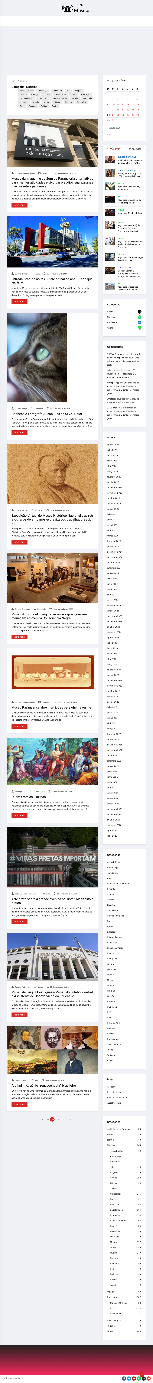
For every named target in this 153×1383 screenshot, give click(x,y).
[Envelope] (149, 1378)
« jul (109, 134)
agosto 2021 (113, 766)
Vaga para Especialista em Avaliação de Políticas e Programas (130, 244)
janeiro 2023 (113, 675)
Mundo (36, 102)
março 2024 (112, 600)
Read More (19, 205)
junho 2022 (112, 712)
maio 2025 (112, 525)
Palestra (68, 102)
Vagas (121, 183)
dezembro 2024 (114, 552)
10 (113, 104)
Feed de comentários (117, 1097)
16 (108, 110)
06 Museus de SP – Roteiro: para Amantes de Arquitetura (121, 374)
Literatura (24, 102)
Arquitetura (57, 90)
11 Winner (112, 408)
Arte (68, 90)
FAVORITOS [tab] (115, 149)
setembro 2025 (114, 503)
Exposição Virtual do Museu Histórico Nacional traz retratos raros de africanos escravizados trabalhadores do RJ (52, 519)
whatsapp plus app (116, 399)
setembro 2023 (114, 632)
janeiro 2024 (113, 611)
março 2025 (112, 536)
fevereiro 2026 (114, 477)
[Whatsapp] (139, 1378)
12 (123, 104)
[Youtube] (134, 1378)
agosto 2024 (113, 573)
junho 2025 (112, 519)
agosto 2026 (113, 444)
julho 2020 (112, 836)
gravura (110, 964)
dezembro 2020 (114, 809)
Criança (34, 94)
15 (137, 104)
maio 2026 (112, 461)
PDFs (109, 1012)
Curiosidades (60, 94)
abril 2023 (112, 659)
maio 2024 (112, 589)
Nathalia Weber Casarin (25, 173)
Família (75, 98)
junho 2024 (112, 584)
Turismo (111, 1055)
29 (137, 115)
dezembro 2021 (114, 745)
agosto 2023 (113, 637)
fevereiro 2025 (114, 541)
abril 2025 (112, 530)
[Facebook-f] (124, 1378)
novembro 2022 (114, 686)
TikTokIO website (115, 354)
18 (118, 110)
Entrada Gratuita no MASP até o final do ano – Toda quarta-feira (52, 281)
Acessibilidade (26, 90)
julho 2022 (112, 707)
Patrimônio (81, 102)
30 (108, 120)
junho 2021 (112, 777)
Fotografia (87, 98)
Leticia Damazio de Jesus (25, 894)
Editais (110, 312)
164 (62, 1119)
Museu (46, 102)
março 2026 (112, 471)
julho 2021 (112, 771)
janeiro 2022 (113, 739)
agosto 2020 (113, 830)
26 (123, 115)
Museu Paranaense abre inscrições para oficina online (51, 707)
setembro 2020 (114, 825)
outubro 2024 (113, 562)
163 (57, 1119)
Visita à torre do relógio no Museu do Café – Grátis (130, 162)
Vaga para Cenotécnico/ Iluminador (129, 188)
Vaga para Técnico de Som (130, 213)
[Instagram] (144, 1378)
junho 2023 (112, 648)
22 (137, 110)
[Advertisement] (76, 49)
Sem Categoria (114, 1044)
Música (57, 102)
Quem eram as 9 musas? (29, 797)
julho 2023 (112, 643)
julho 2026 (112, 450)
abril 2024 (112, 594)
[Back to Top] (142, 1374)
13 (128, 104)
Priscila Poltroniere (23, 987)
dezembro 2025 (114, 487)
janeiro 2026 (113, 482)
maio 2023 (112, 653)
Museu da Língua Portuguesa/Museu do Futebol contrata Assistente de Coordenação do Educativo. (52, 994)
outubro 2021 (113, 755)
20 (128, 110)
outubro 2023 (113, 627)
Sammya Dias (20, 792)
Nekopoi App (113, 383)
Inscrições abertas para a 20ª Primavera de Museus (129, 175)
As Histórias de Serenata (119, 883)
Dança (73, 94)
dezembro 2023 (114, 616)
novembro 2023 (114, 621)
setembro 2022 (114, 696)
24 (113, 115)
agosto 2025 (113, 509)
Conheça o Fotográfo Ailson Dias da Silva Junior (47, 414)
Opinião (110, 996)
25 (118, 115)
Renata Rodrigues (22, 609)
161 (47, 1119)
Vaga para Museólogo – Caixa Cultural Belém (129, 288)
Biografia (78, 90)
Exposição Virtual (59, 98)
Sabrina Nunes (21, 1080)
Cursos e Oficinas (127, 157)
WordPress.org (114, 1103)
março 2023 (112, 664)
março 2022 (112, 728)
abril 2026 (112, 466)
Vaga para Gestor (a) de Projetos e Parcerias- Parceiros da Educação (129, 228)
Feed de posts (114, 1092)
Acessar (111, 1087)
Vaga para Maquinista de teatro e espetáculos (129, 201)
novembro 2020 (114, 814)
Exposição (42, 98)
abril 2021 (112, 787)
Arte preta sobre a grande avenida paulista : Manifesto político (52, 901)
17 (113, 110)
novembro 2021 (114, 750)
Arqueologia (42, 90)
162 (52, 1119)
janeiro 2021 (113, 803)
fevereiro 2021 (114, 798)
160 (42, 1119)
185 (70, 1119)
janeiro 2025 (113, 546)
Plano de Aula (113, 1023)
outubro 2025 (113, 498)
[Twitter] (129, 1378)
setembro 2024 (114, 568)
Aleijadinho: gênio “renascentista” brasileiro (44, 1085)
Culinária (46, 94)
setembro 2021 (114, 761)
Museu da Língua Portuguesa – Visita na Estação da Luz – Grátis (129, 273)
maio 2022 (112, 718)
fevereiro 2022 (114, 734)
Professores (112, 322)
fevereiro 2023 (114, 670)
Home (14, 81)
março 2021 (112, 793)
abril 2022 (112, 723)
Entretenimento (26, 98)
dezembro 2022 (114, 680)
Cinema (23, 81)
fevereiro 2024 (114, 605)
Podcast (32, 106)
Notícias (46, 894)
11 (118, 104)
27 (128, 115)
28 (133, 115)
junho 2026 (112, 455)
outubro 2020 (113, 820)
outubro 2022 (113, 691)
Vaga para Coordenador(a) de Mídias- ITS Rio (130, 259)
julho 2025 (112, 514)
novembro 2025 (114, 493)
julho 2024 (112, 578)
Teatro (55, 106)
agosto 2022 (113, 702)
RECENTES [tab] (136, 149)
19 (123, 110)
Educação (85, 94)
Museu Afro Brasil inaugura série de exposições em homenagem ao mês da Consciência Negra (51, 616)
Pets (22, 106)
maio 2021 (112, 782)
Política (44, 106)
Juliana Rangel (21, 274)
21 (133, 110)
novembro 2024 (114, 557)
